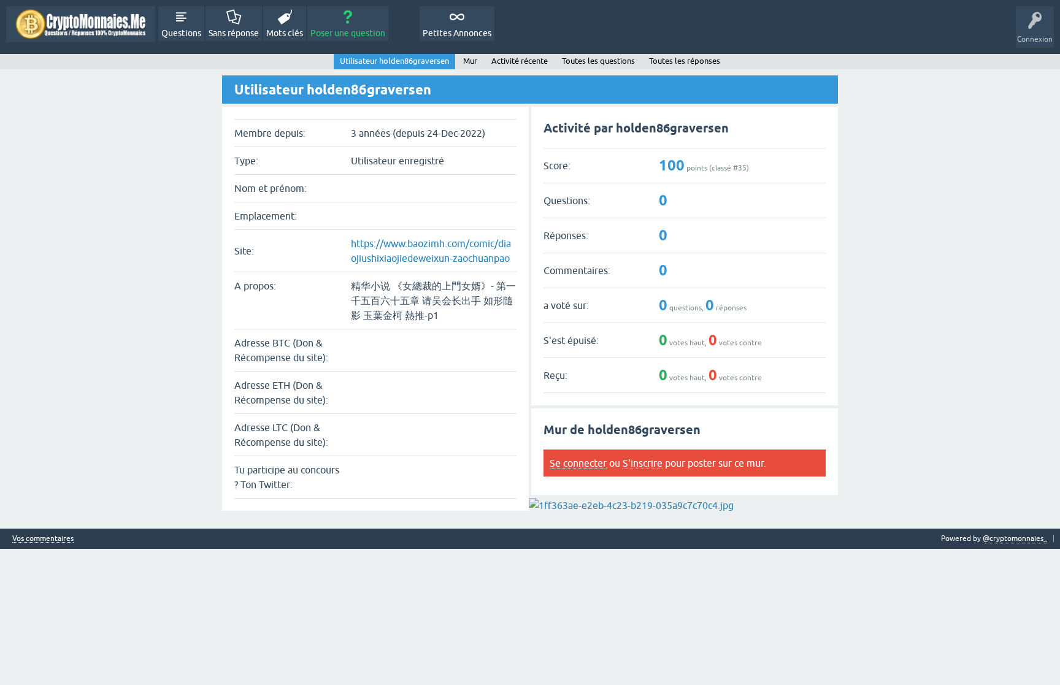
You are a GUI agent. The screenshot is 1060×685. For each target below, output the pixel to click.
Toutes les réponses (684, 61)
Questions (181, 33)
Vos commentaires (43, 539)
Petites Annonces (457, 33)
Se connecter (578, 463)
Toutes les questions (598, 61)
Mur (470, 61)
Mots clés (284, 33)
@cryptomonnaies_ (1015, 538)
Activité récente (519, 61)
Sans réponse (234, 33)
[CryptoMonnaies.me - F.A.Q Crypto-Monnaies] (80, 24)
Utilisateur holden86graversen (394, 61)
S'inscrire (642, 463)
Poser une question (347, 33)
